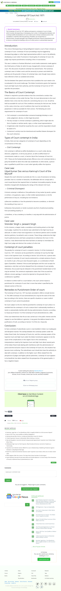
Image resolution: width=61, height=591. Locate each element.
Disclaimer (30, 581)
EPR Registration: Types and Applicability (45, 507)
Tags (46, 573)
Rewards (47, 570)
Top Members (21, 578)
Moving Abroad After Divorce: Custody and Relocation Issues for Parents (24, 436)
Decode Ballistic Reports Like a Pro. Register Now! (30, 9)
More (52, 5)
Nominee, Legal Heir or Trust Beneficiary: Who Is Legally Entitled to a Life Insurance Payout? (29, 432)
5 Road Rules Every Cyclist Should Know (45, 523)
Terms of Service (23, 581)
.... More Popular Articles (38, 546)
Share (36, 21)
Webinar (47, 575)
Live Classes (11, 5)
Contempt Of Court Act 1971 (30, 15)
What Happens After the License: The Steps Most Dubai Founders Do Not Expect (26, 455)
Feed (19, 575)
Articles (37, 496)
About (6, 581)
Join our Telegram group (31, 380)
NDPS (38, 5)
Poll (32, 573)
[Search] (27, 504)
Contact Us (13, 583)
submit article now (44, 559)
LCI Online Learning (49, 578)
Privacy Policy (7, 583)
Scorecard (33, 570)
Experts (19, 573)
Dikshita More (32, 19)
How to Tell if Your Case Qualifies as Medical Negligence (20, 434)
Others (9, 411)
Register (57, 2)
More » (53, 462)
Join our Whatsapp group (31, 385)
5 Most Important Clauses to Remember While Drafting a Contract (22, 438)
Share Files (33, 575)
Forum (6, 573)
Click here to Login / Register (30, 489)
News (19, 570)
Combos (18, 5)
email (47, 556)
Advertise (17, 581)
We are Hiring (11, 581)
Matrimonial (45, 5)
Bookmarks (33, 578)
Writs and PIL (31, 5)
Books (24, 5)
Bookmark (44, 21)
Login (51, 2)
